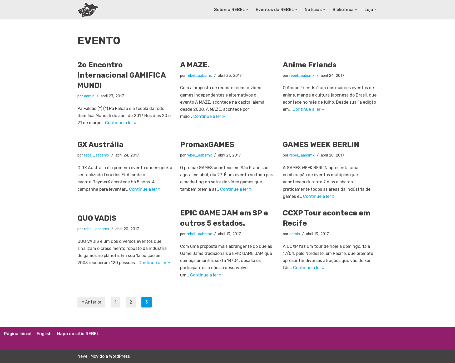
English (44, 333)
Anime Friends (310, 64)
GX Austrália (100, 144)
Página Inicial (17, 333)
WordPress (119, 356)
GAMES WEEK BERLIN (321, 144)
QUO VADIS (96, 218)
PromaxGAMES (207, 144)
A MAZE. (195, 64)
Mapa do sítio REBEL (78, 333)
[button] (247, 9)
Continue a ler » (121, 122)
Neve (82, 356)
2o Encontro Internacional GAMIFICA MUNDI (121, 75)
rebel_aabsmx (199, 75)
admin (89, 96)
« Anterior (91, 302)
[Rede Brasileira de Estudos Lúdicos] (87, 9)
